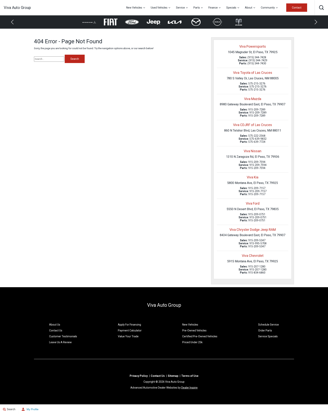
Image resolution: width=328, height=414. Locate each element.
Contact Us (55, 330)
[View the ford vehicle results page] (112, 22)
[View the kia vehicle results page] (155, 22)
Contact (296, 7)
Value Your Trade (128, 336)
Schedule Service (268, 324)
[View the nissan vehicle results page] (197, 22)
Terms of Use (189, 375)
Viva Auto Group (164, 305)
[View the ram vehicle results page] (219, 22)
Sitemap (173, 375)
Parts (196, 7)
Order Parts (265, 330)
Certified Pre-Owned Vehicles (199, 336)
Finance (213, 7)
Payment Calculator (130, 330)
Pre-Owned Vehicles (194, 330)
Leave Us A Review (60, 342)
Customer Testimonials (63, 336)
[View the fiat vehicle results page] (91, 22)
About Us (54, 324)
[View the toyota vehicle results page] (240, 22)
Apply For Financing (129, 324)
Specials (231, 7)
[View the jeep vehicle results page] (133, 22)
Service (180, 7)
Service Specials (268, 336)
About (248, 7)
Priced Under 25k (192, 342)
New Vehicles (134, 7)
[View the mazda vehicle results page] (176, 22)
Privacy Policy (139, 375)
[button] (321, 7)
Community (268, 7)
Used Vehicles (159, 7)
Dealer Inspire (189, 387)
